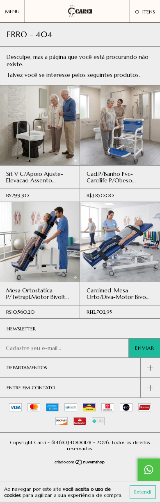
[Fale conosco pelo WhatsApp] (148, 469)
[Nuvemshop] (80, 463)
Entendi (142, 492)
